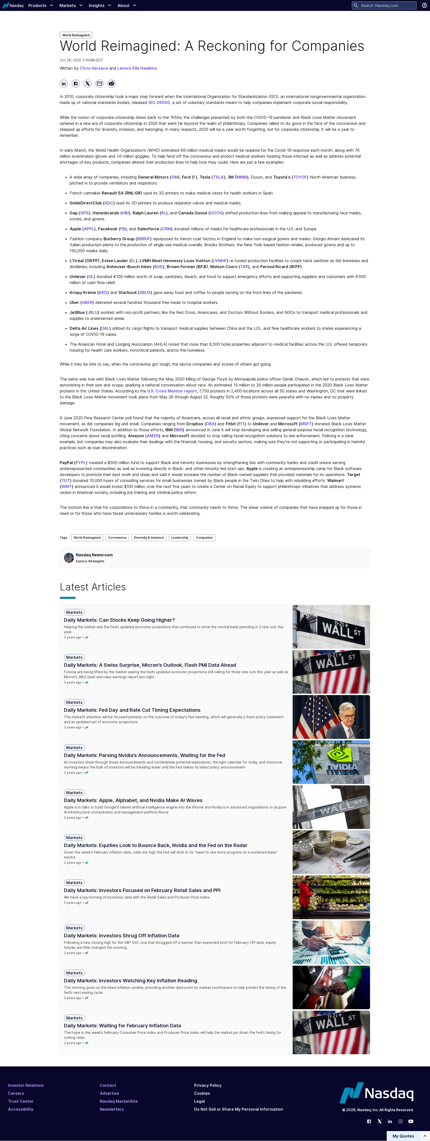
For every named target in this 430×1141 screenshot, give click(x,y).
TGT (65, 480)
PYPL (81, 462)
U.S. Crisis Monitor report (172, 390)
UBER (87, 302)
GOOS (216, 212)
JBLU (93, 312)
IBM (179, 429)
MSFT (306, 423)
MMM (241, 177)
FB (122, 228)
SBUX (145, 292)
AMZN (153, 435)
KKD (103, 292)
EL (133, 260)
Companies (204, 537)
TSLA (218, 177)
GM (174, 177)
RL (163, 212)
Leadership (179, 537)
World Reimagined (76, 35)
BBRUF (143, 238)
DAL (105, 328)
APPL (89, 228)
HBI (125, 212)
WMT (66, 486)
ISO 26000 (159, 102)
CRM (166, 228)
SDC (109, 202)
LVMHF (220, 260)
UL (91, 276)
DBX (210, 423)
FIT (242, 423)
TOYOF (300, 177)
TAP (244, 266)
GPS (84, 212)
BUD (158, 266)
